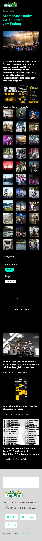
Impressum (35, 534)
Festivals (9, 269)
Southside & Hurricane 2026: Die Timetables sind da (20, 408)
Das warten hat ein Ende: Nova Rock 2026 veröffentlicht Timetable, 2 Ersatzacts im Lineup (21, 451)
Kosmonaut (10, 281)
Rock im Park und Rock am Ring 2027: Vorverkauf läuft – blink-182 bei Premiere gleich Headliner (21, 364)
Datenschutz (26, 534)
